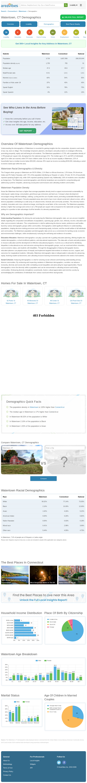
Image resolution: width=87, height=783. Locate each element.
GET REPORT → (27, 131)
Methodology (7, 764)
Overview (10, 24)
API (31, 768)
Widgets (33, 764)
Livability (73, 5)
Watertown (22, 11)
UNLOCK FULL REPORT (74, 17)
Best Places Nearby (73, 24)
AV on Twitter (59, 762)
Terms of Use (8, 768)
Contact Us (7, 775)
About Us (6, 760)
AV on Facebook (64, 762)
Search (3, 11)
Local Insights (35, 760)
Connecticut (12, 11)
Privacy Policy (8, 771)
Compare (43, 478)
